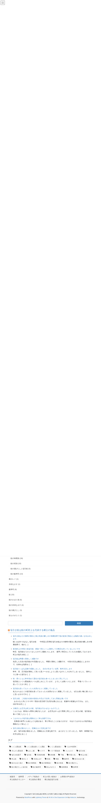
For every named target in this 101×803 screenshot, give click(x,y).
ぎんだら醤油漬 (17, 751)
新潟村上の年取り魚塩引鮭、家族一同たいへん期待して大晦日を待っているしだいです (46, 649)
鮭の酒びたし (73, 763)
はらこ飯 (31, 751)
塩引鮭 (29, 755)
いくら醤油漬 (16, 747)
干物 (62, 755)
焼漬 (48, 759)
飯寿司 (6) (13, 589)
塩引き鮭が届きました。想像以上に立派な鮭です (32, 728)
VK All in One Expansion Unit (58, 797)
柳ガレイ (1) (13, 579)
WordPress (28, 797)
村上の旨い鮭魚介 (50, 777)
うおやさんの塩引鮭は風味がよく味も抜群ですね (32, 718)
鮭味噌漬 (64, 767)
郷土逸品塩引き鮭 (51, 779)
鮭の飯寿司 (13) (17, 574)
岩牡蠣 (52, 755)
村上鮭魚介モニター (17, 779)
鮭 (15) (11, 595)
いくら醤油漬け (55, 747)
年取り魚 (72, 755)
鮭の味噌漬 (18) (17, 558)
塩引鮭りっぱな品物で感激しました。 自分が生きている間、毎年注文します (42, 669)
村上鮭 (14, 759)
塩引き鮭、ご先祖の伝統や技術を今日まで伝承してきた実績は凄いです (40, 698)
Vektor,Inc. (73, 797)
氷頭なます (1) (14, 584)
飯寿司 (66, 759)
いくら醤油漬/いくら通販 (36, 747)
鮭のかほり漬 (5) (15, 600)
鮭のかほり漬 (79, 759)
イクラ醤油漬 (55, 751)
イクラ (42, 751)
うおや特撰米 (71, 747)
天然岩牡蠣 (41, 755)
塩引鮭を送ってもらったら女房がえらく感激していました (35, 688)
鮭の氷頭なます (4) (16, 605)
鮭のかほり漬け (17, 763)
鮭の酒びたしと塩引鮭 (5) (21, 569)
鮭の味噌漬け (46, 763)
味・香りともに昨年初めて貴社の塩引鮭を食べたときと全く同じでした (40, 679)
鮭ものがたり (51, 767)
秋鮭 (57, 759)
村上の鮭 (84, 755)
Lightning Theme (41, 797)
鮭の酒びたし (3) (15, 610)
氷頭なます (38, 759)
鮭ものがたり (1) (15, 615)
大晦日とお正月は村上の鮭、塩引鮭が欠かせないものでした (36, 708)
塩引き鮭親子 (16, 755)
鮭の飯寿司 (37, 767)
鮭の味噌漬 (32, 763)
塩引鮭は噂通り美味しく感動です (26, 659)
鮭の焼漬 (60, 763)
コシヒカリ (69, 751)
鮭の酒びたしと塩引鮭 (20, 767)
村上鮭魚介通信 (35, 779)
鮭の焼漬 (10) (16, 563)
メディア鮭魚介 (33, 777)
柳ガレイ (25, 759)
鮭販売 (12, 777)
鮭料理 (75, 767)
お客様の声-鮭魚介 (67, 777)
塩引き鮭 (82, 751)
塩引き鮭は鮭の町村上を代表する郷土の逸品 (32, 630)
